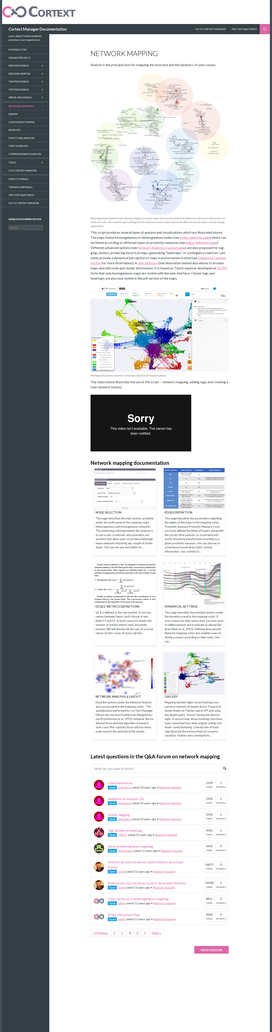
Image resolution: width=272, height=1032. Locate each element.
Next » (157, 933)
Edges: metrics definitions (118, 606)
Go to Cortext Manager (210, 29)
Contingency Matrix (21, 122)
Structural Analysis (21, 138)
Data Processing (18, 65)
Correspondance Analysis (24, 154)
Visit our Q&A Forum (244, 29)
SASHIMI (13, 114)
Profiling (14, 130)
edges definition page (201, 242)
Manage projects (19, 57)
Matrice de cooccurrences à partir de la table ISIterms (147, 883)
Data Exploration (19, 73)
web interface (148, 263)
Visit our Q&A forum (21, 195)
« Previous (100, 933)
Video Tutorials (18, 179)
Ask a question (211, 949)
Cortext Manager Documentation (37, 29)
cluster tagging (119, 815)
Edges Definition (178, 512)
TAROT (122, 835)
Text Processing (18, 89)
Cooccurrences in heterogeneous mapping (138, 899)
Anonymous (125, 850)
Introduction (17, 49)
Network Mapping (21, 106)
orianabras (124, 787)
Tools (12, 162)
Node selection (108, 512)
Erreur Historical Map (124, 915)
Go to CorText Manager (23, 203)
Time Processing (18, 81)
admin (122, 903)
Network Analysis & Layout (118, 696)
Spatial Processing (20, 97)
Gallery (171, 696)
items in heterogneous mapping (130, 846)
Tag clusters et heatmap (125, 830)
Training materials (20, 187)
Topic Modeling (18, 145)
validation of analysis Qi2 (126, 799)
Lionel (121, 871)
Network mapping (170, 787)
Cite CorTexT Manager (22, 170)
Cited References (120, 783)
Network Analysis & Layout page (161, 248)
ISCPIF (222, 268)
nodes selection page (195, 237)
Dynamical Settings (181, 606)
